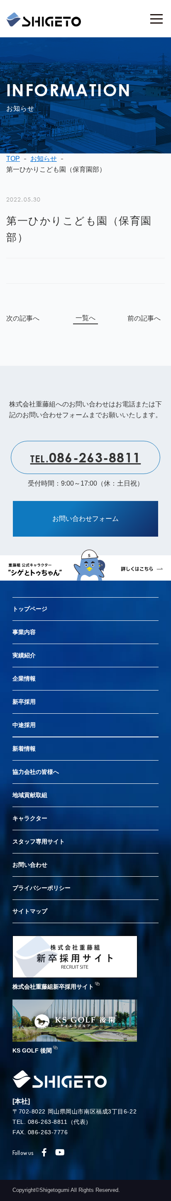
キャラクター (29, 818)
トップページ (29, 608)
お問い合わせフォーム (85, 518)
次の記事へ (22, 318)
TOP (13, 158)
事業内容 (24, 632)
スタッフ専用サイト (38, 841)
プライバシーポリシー (41, 888)
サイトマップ (29, 911)
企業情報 (24, 678)
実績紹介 (24, 655)
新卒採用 (24, 701)
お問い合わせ (29, 864)
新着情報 (24, 748)
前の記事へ (144, 318)
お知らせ (43, 158)
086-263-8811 (85, 457)
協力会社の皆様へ (35, 771)
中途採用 (24, 725)
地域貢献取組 (29, 795)
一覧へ (85, 317)
